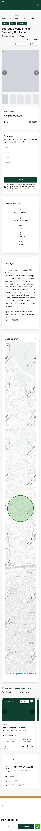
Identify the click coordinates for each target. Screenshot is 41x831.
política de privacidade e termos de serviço (22, 189)
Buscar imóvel (14, 15)
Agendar (25, 826)
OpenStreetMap (23, 674)
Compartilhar (21, 44)
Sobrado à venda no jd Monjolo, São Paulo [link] (18, 18)
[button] (4, 72)
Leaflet (13, 674)
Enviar (20, 180)
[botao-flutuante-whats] (37, 826)
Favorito (34, 44)
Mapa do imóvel (12, 338)
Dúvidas (9, 826)
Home (4, 15)
